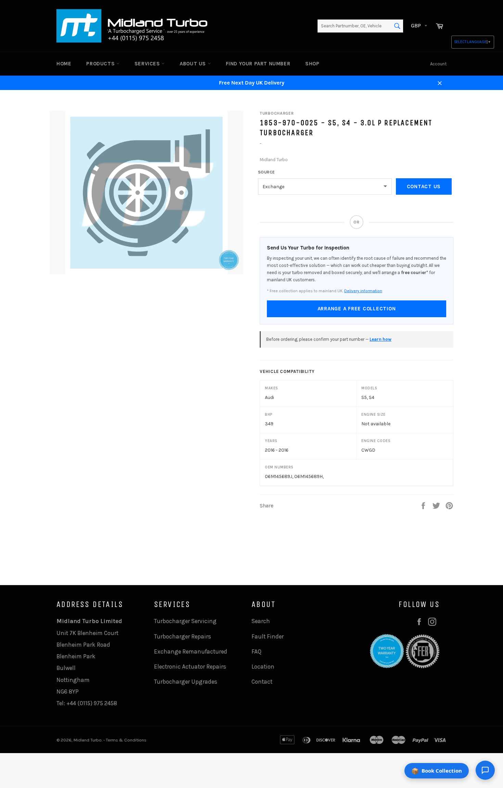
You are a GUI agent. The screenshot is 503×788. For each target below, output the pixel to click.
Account (438, 63)
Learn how (380, 339)
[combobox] (360, 26)
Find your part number (258, 64)
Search (261, 621)
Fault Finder (268, 636)
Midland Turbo (88, 739)
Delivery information (363, 290)
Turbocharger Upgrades (185, 681)
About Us (193, 64)
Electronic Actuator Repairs (190, 666)
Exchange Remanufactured (190, 651)
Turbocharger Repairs (182, 636)
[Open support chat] (485, 770)
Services (148, 64)
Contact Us (424, 186)
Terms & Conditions (126, 739)
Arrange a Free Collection (357, 309)
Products (101, 64)
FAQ (256, 651)
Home (63, 64)
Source (266, 172)
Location (263, 666)
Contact (262, 681)
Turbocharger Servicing (185, 621)
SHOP (312, 64)
